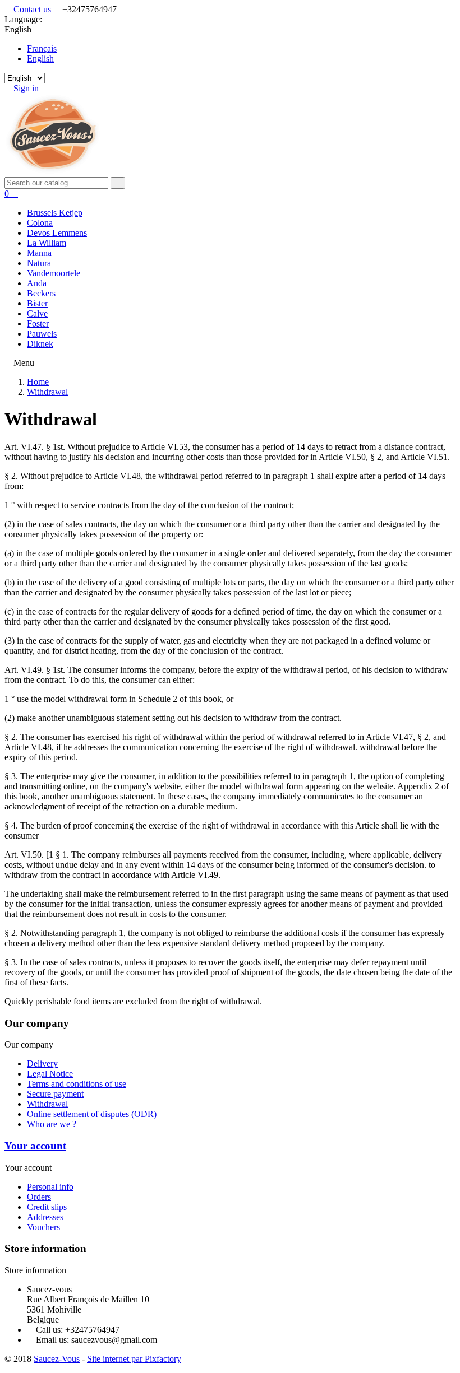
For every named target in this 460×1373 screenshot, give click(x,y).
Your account (35, 1146)
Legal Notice (50, 1073)
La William (46, 243)
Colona (40, 222)
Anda (37, 283)
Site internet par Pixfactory (134, 1358)
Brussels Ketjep (54, 212)
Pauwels (42, 333)
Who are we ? (51, 1124)
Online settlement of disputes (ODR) (92, 1114)
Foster (38, 323)
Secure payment (55, 1094)
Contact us (32, 9)
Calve (37, 313)
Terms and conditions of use (76, 1083)
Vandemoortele (53, 273)
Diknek (40, 343)
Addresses (45, 1217)
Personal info (50, 1187)
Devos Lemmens (57, 233)
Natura (39, 263)
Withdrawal (47, 1104)
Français (42, 48)
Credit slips (47, 1207)
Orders (39, 1197)
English (40, 58)
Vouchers (43, 1227)
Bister (37, 303)
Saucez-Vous (57, 1358)
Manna (39, 253)
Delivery (42, 1063)
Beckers (41, 293)
